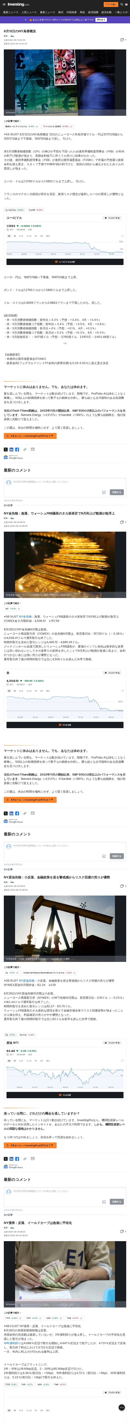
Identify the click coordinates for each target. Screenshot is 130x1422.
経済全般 (106, 12)
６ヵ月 (29, 236)
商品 (82, 12)
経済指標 (93, 12)
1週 (14, 236)
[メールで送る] (33, 449)
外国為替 (72, 12)
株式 (60, 12)
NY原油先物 (26, 980)
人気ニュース (29, 12)
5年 (41, 236)
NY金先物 (25, 616)
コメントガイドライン (13, 500)
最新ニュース (10, 12)
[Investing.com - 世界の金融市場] (18, 4)
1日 (9, 236)
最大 (48, 236)
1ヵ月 (21, 236)
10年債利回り (12, 1343)
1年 (36, 236)
